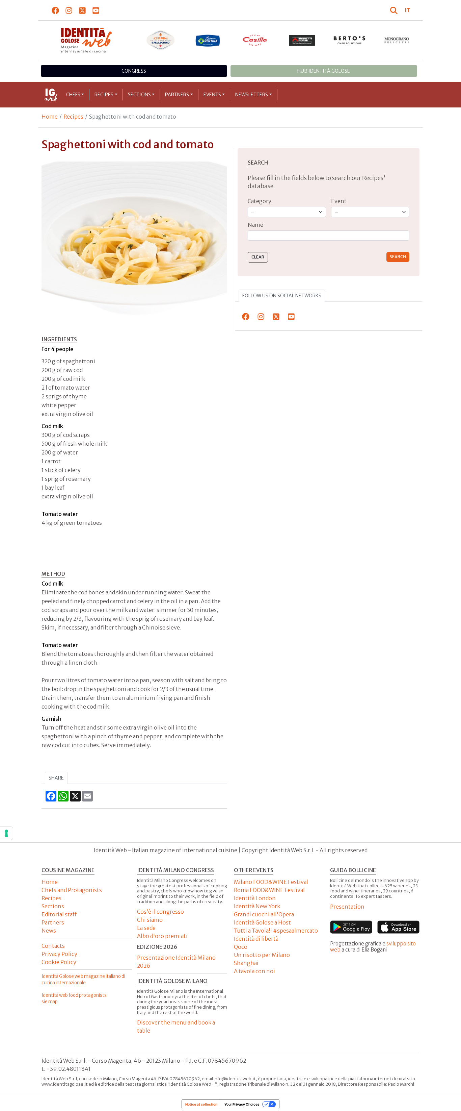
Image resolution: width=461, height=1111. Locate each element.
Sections (139, 95)
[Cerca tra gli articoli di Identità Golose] (394, 10)
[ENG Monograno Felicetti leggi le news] (397, 40)
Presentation (347, 906)
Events (212, 95)
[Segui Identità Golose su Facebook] (55, 10)
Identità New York (257, 906)
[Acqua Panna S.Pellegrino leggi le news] (160, 40)
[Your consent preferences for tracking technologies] (6, 833)
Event (339, 201)
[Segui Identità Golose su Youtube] (96, 10)
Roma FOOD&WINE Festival (269, 890)
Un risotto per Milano (262, 955)
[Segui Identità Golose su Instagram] (69, 10)
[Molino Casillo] (255, 40)
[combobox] (328, 235)
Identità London (255, 898)
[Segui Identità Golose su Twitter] (82, 10)
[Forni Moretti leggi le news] (302, 40)
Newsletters (251, 95)
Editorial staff (59, 914)
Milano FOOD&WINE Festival (271, 882)
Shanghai (246, 963)
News (49, 930)
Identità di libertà (256, 938)
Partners (177, 95)
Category (259, 201)
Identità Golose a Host (262, 922)
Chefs (73, 95)
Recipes (103, 95)
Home (50, 116)
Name (255, 224)
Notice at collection (201, 1104)
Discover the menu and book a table (176, 1026)
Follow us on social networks (281, 296)
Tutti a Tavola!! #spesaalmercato (276, 930)
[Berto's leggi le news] (349, 40)
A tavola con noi (254, 971)
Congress (133, 71)
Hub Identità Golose (323, 71)
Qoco (240, 946)
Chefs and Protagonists (72, 890)
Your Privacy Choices (242, 1104)
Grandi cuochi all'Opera (264, 914)
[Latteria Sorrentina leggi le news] (208, 40)
